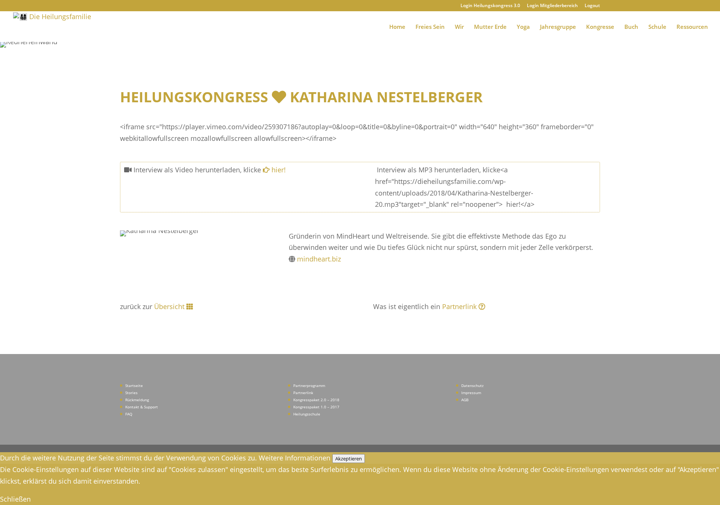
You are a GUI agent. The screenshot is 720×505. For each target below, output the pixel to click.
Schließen (15, 499)
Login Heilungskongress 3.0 (490, 6)
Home (397, 27)
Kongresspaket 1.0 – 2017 (316, 406)
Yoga (523, 27)
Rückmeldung (137, 399)
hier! (278, 169)
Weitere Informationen (294, 457)
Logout (592, 6)
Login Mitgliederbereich (552, 6)
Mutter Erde (490, 27)
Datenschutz (472, 385)
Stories (131, 392)
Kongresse (600, 27)
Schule (657, 27)
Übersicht (169, 306)
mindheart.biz (319, 258)
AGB (464, 399)
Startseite (134, 385)
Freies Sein (430, 27)
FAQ (128, 414)
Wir (459, 27)
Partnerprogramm (309, 385)
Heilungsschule (306, 414)
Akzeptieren (348, 458)
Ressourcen (692, 27)
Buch (631, 27)
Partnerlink (460, 306)
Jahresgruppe (558, 27)
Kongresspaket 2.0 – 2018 (316, 399)
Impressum (471, 392)
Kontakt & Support (141, 406)
